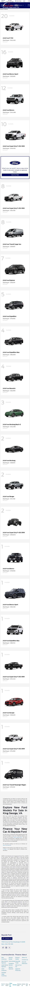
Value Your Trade (15, 174)
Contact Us (7, 938)
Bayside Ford (3, 984)
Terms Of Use (10, 985)
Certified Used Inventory (3, 974)
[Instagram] (6, 947)
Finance (18, 955)
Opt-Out (27, 984)
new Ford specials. (7, 845)
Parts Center (12, 961)
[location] (15, 1)
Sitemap (15, 984)
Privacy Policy (7, 984)
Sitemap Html (19, 984)
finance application (17, 837)
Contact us (5, 849)
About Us (24, 957)
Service (11, 955)
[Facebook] (3, 947)
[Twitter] (9, 947)
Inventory (5, 955)
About (24, 955)
